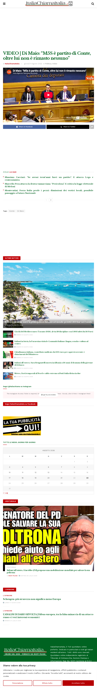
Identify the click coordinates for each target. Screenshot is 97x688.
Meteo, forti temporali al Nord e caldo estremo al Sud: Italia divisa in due (47, 373)
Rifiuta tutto (47, 683)
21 (61, 478)
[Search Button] (92, 4)
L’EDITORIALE (11, 567)
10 (9, 472)
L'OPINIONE (7, 595)
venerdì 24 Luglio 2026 (12, 620)
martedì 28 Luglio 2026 (28, 575)
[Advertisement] (48, 29)
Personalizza (17, 683)
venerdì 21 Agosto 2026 (14, 325)
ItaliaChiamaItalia (12, 64)
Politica (48, 64)
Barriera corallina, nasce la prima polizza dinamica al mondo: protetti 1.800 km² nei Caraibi (48, 322)
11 (22, 472)
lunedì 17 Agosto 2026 (12, 602)
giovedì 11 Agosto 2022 (33, 64)
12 (35, 472)
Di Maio (20, 211)
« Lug (5, 493)
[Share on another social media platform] (92, 127)
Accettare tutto (78, 683)
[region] (48, 675)
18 (22, 478)
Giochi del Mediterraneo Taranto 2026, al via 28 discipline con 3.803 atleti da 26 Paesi (53, 332)
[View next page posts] (51, 200)
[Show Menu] (4, 4)
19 (35, 478)
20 (48, 478)
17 (9, 478)
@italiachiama (49, 395)
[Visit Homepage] (48, 3)
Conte (12, 211)
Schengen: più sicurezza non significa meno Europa (32, 599)
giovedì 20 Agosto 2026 (24, 376)
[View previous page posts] (46, 200)
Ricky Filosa (13, 575)
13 (48, 472)
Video (54, 64)
